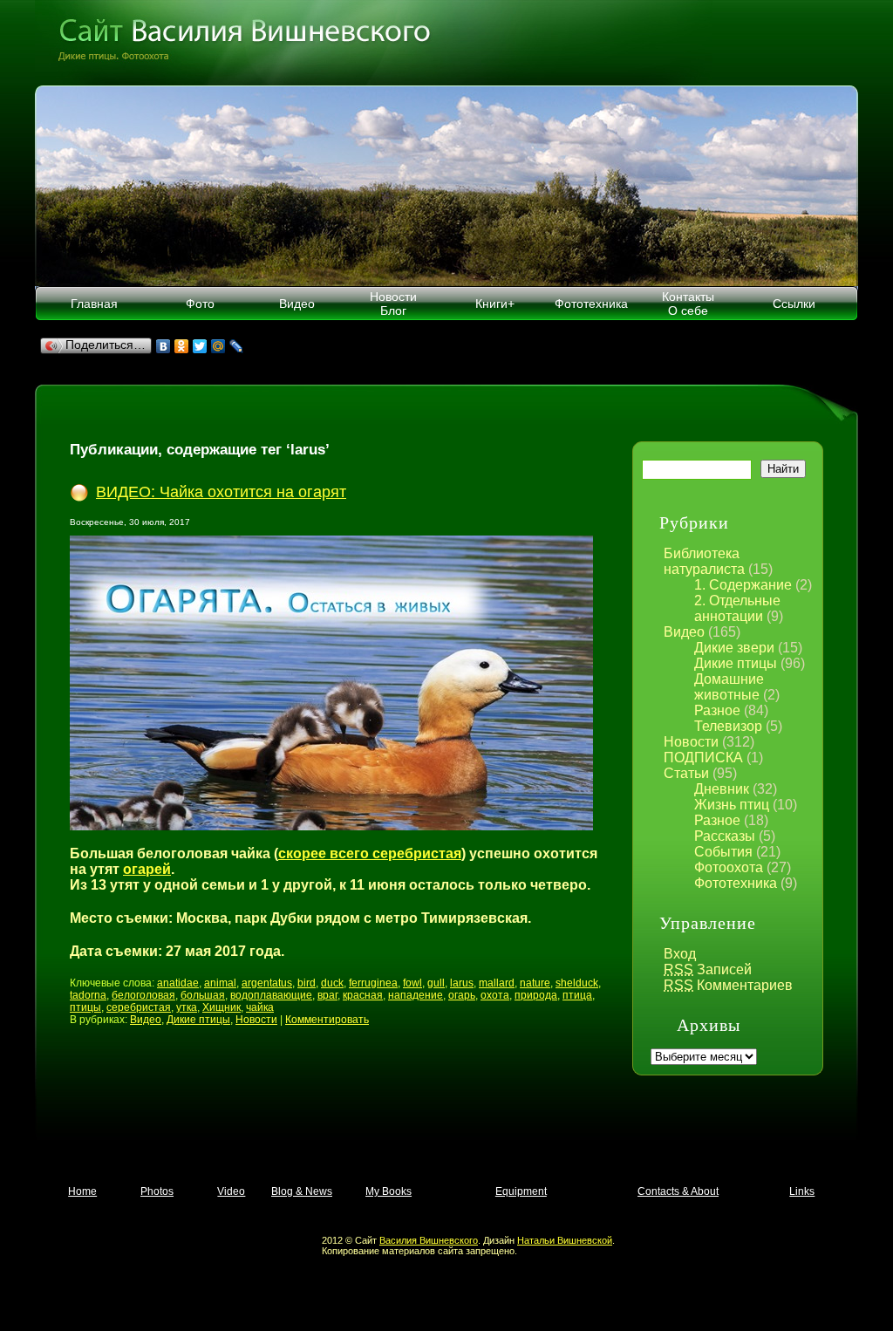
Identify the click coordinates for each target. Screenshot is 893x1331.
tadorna (88, 995)
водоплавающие (271, 995)
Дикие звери (734, 647)
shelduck (577, 983)
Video (231, 1191)
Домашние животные (729, 687)
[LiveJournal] (237, 346)
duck (332, 983)
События (723, 851)
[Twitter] (200, 346)
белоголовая (143, 995)
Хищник (221, 1007)
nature (535, 983)
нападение (415, 995)
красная (363, 995)
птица (577, 995)
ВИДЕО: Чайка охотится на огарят (221, 492)
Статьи (686, 773)
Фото (200, 304)
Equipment (521, 1191)
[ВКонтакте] (163, 346)
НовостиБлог (393, 303)
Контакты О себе (688, 303)
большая (203, 995)
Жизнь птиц (731, 804)
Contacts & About (678, 1191)
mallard (497, 983)
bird (306, 983)
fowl (412, 983)
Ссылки (794, 304)
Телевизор (728, 726)
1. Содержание (743, 584)
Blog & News (301, 1191)
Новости (691, 741)
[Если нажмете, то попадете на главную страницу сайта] (446, 42)
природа (536, 995)
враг (327, 995)
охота (495, 995)
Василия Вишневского (428, 1240)
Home (82, 1191)
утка (186, 1007)
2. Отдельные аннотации (737, 608)
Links (802, 1191)
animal (220, 983)
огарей (147, 869)
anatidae (178, 983)
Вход (680, 953)
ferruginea (373, 983)
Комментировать (327, 1020)
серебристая (138, 1007)
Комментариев (728, 985)
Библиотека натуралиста (704, 561)
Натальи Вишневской (564, 1240)
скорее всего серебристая (369, 853)
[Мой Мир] (218, 346)
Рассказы (724, 836)
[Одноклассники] (182, 346)
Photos (157, 1191)
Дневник (721, 789)
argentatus (267, 983)
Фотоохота (728, 867)
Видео (297, 304)
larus (462, 983)
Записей (708, 969)
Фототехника (591, 304)
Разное (717, 710)
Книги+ (495, 304)
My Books (388, 1191)
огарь (461, 995)
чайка (260, 1007)
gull (436, 983)
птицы (85, 1007)
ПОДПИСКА (703, 757)
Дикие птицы (735, 663)
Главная (94, 304)
